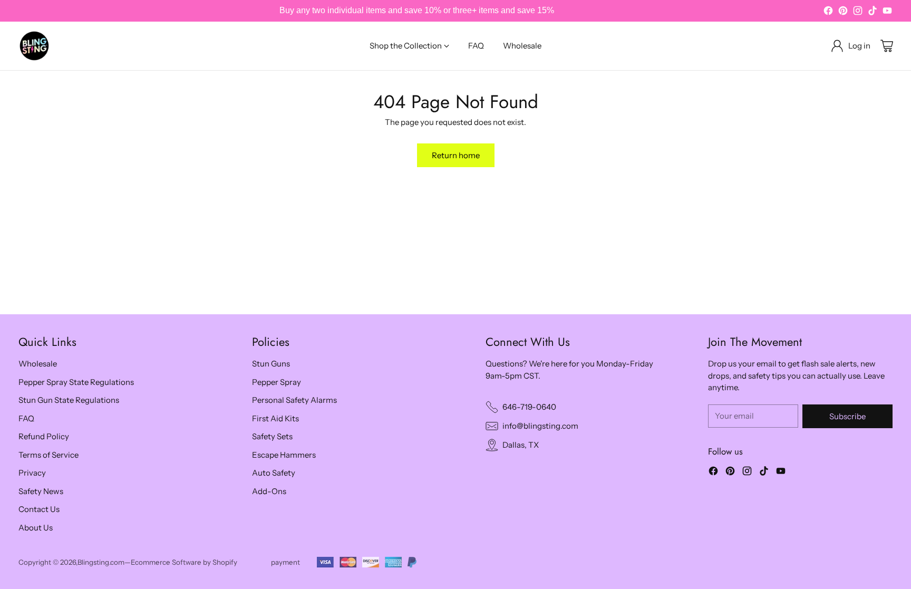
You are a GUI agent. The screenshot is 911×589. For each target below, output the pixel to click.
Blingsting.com (100, 562)
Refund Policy (43, 436)
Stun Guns (271, 364)
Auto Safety (273, 473)
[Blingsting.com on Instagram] (857, 12)
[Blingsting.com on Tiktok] (872, 12)
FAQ (26, 418)
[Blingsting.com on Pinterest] (843, 12)
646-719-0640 (529, 407)
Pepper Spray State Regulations (76, 382)
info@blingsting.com (540, 426)
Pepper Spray (276, 382)
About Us (35, 528)
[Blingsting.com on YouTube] (887, 12)
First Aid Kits (275, 418)
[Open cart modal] (887, 46)
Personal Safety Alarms (294, 400)
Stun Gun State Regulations (68, 400)
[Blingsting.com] (34, 46)
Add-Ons (269, 491)
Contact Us (39, 509)
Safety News (40, 491)
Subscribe (847, 416)
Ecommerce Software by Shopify (184, 562)
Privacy (32, 473)
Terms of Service (48, 455)
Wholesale (37, 364)
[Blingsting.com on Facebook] (828, 12)
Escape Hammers (284, 455)
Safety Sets (272, 436)
